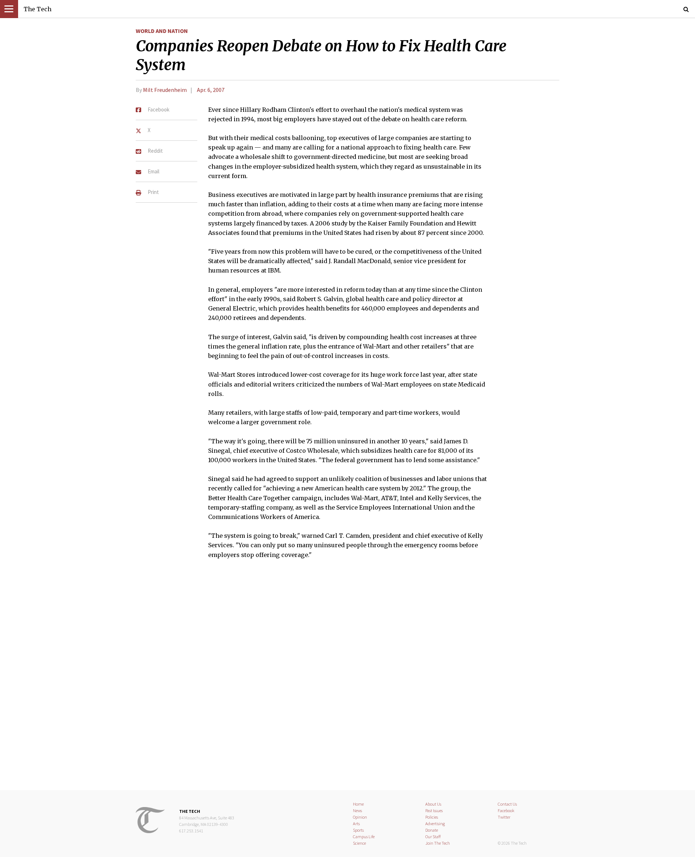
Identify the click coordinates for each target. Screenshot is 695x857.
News (357, 810)
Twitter (504, 817)
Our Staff (433, 836)
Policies (431, 817)
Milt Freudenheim (165, 89)
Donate (431, 830)
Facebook (506, 810)
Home (358, 804)
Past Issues (434, 810)
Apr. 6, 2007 (210, 89)
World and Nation (162, 30)
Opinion (360, 817)
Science (359, 843)
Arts (356, 823)
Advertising (435, 823)
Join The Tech (437, 843)
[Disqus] (347, 678)
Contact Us (507, 804)
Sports (358, 830)
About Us (433, 804)
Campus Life (364, 836)
